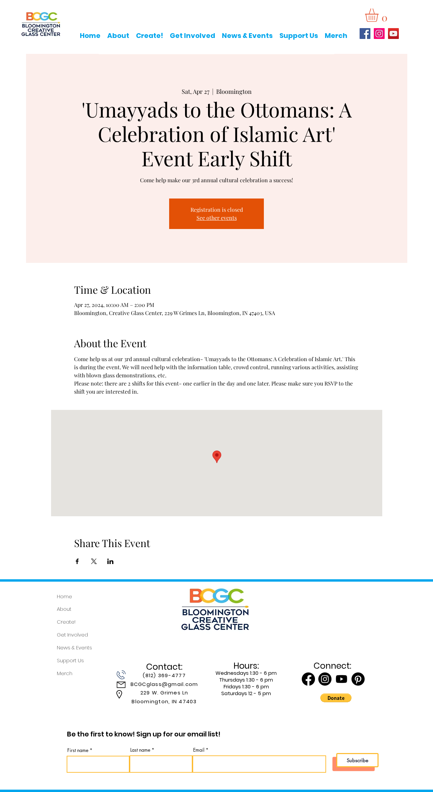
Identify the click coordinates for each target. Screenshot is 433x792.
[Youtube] (341, 679)
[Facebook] (365, 33)
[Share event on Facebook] (77, 561)
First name (77, 750)
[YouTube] (393, 33)
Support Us (70, 660)
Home (64, 596)
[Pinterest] (358, 679)
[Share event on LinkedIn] (110, 561)
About (64, 608)
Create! (66, 621)
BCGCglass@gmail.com (164, 684)
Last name (140, 750)
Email (198, 750)
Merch (64, 673)
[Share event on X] (94, 561)
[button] (379, 15)
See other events (217, 217)
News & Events (74, 647)
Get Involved (72, 634)
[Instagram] (379, 33)
